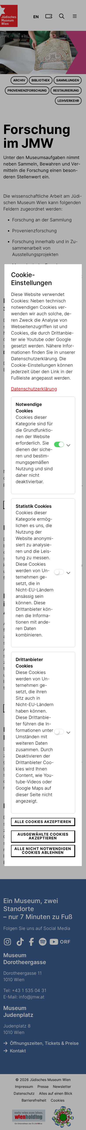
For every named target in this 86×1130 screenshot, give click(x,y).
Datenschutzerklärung (34, 389)
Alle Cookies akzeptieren (43, 821)
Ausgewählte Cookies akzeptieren (42, 836)
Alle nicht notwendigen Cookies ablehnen (42, 851)
